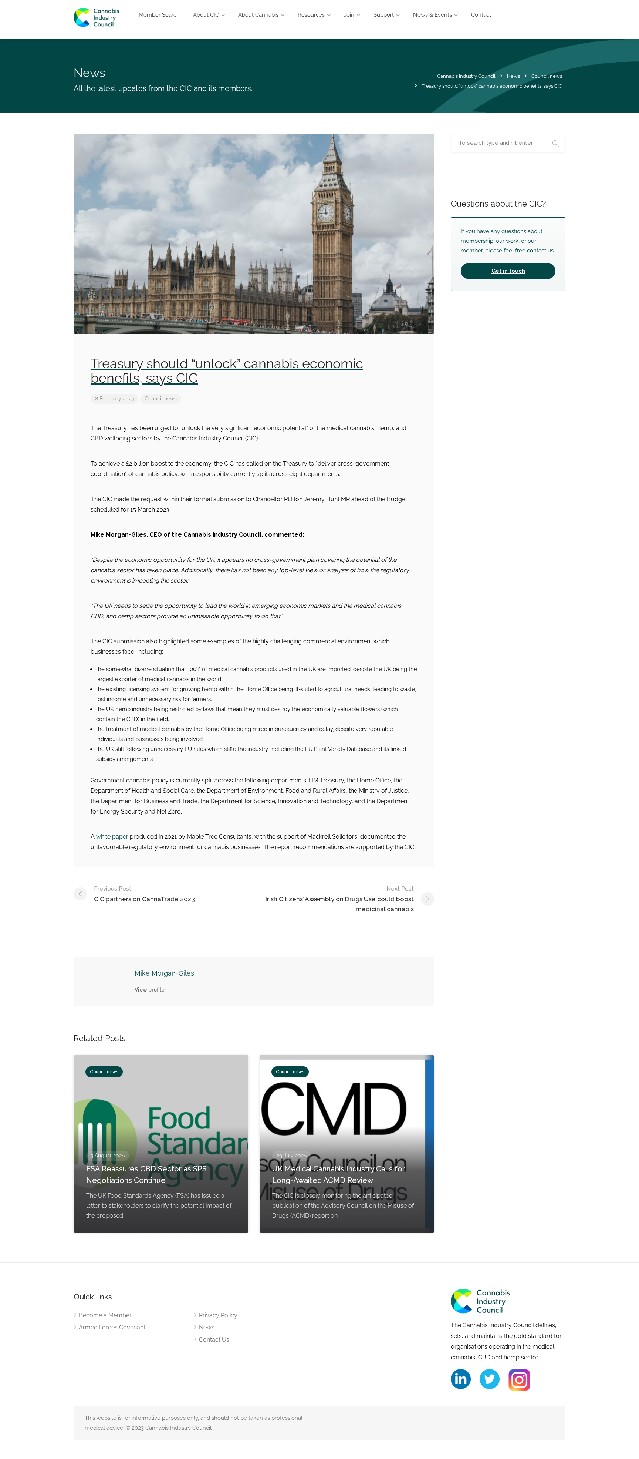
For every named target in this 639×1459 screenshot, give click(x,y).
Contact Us (214, 1339)
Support (383, 14)
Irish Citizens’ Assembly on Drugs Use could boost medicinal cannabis (340, 899)
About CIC (206, 14)
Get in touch (508, 271)
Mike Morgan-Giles (164, 973)
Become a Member (105, 1315)
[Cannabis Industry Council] (96, 21)
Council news (161, 399)
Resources (311, 14)
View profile (150, 990)
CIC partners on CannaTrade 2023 (144, 894)
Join (349, 14)
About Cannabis (258, 14)
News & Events (432, 14)
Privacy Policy (218, 1315)
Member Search (159, 14)
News (206, 1327)
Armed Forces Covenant (112, 1327)
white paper (112, 836)
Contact (481, 14)
